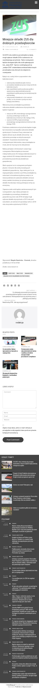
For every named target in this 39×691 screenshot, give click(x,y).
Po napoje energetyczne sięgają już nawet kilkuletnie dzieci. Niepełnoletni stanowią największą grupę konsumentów (24, 623)
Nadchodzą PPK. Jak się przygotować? (15, 302)
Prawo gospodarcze (11, 49)
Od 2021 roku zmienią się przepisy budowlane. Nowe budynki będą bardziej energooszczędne (25, 463)
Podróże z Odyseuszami (23, 687)
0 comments (32, 49)
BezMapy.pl (11, 685)
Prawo (14, 523)
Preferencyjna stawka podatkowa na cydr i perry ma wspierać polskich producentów (24, 657)
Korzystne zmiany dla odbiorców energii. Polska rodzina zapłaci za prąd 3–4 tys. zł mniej (24, 666)
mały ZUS (20, 273)
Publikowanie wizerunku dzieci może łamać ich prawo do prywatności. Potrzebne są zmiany (23, 551)
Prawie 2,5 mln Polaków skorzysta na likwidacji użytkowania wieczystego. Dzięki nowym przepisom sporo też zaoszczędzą (24, 476)
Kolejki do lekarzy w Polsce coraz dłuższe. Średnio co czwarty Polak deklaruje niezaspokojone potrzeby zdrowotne (22, 540)
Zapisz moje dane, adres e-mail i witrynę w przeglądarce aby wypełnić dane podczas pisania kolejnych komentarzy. (19, 430)
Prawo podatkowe (18, 653)
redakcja (26, 47)
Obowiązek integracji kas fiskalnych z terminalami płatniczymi (10, 375)
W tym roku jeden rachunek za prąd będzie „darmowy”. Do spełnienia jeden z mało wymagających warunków (24, 588)
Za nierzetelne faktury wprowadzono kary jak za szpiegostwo (10, 351)
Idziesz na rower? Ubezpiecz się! (23, 485)
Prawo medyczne (17, 535)
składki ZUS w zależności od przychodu (16, 276)
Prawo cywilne (17, 547)
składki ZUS (28, 273)
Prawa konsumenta (18, 619)
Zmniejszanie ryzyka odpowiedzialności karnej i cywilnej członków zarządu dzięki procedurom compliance (28, 352)
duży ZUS (12, 273)
